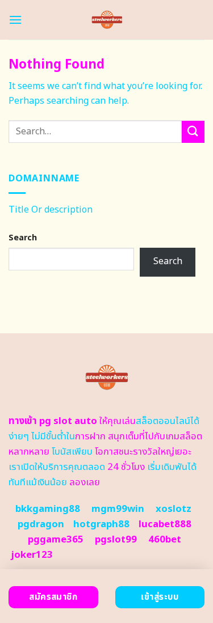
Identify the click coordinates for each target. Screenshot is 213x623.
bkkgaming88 (47, 509)
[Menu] (15, 19)
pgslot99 (116, 539)
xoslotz (173, 509)
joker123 (32, 555)
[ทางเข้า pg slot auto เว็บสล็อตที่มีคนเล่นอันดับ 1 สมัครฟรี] (106, 20)
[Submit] (193, 132)
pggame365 (55, 539)
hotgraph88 (101, 524)
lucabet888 (165, 524)
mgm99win (117, 509)
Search (23, 238)
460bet (164, 539)
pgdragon (41, 524)
